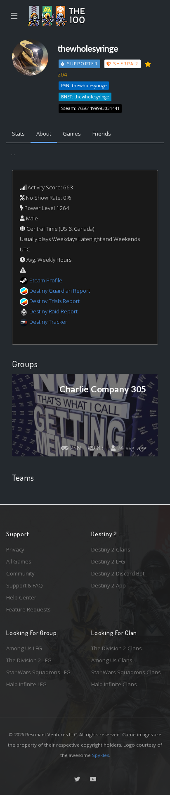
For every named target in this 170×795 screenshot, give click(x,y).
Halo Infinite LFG (26, 684)
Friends (101, 133)
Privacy (15, 549)
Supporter (81, 64)
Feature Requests (28, 609)
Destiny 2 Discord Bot (117, 573)
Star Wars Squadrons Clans (126, 672)
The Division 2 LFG (29, 660)
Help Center (21, 597)
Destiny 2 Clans (110, 549)
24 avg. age (131, 448)
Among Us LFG (24, 648)
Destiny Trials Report (54, 301)
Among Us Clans (111, 660)
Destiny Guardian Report (59, 290)
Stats (18, 133)
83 (99, 448)
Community (20, 573)
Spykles (100, 755)
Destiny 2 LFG (108, 561)
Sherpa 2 (124, 64)
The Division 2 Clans (116, 648)
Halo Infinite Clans (114, 684)
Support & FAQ (24, 585)
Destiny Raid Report (53, 311)
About (43, 133)
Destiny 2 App (108, 585)
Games (72, 133)
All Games (18, 561)
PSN (74, 448)
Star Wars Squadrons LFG (38, 672)
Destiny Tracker (48, 321)
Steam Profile (45, 280)
